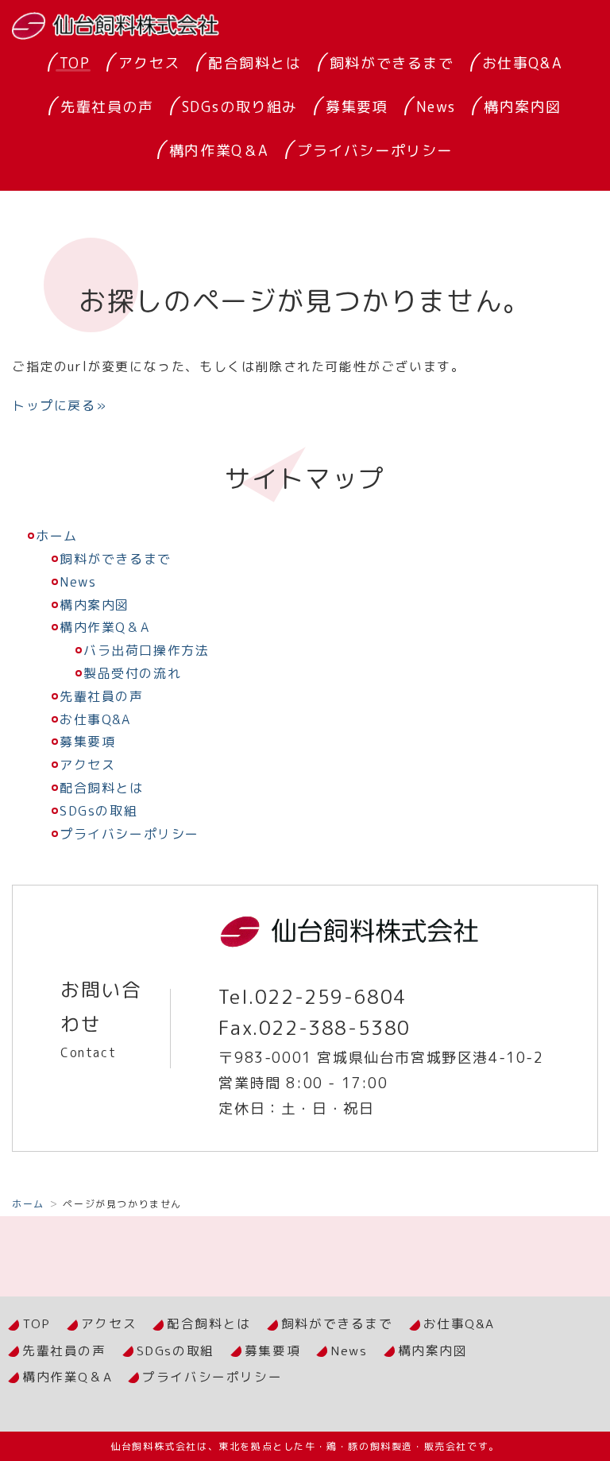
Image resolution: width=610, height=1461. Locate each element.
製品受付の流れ (132, 673)
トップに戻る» (59, 405)
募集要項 (357, 107)
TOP (75, 63)
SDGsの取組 (98, 811)
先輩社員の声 (107, 107)
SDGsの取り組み (240, 107)
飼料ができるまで (392, 63)
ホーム (57, 535)
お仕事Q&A (522, 63)
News (436, 107)
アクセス (149, 63)
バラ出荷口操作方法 (146, 650)
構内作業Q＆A (219, 151)
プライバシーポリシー (375, 151)
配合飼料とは (255, 63)
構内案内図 (523, 107)
